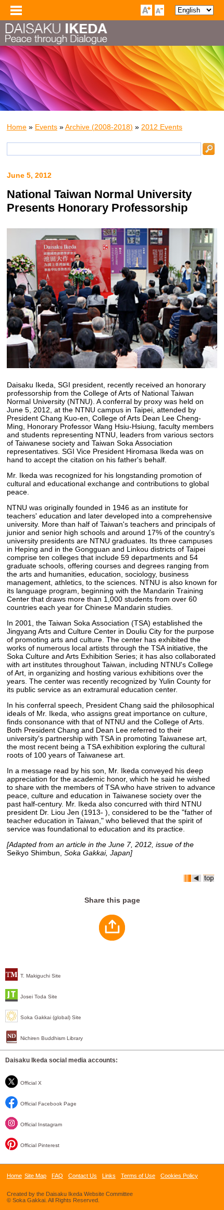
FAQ (57, 1176)
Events (46, 127)
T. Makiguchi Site (40, 976)
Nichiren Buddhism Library (51, 1038)
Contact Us (82, 1176)
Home (17, 127)
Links (109, 1176)
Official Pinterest (39, 1145)
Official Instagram (41, 1124)
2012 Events (161, 127)
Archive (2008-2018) (99, 127)
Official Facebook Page (48, 1104)
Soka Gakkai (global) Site (50, 1017)
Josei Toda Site (38, 996)
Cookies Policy (179, 1176)
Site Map (35, 1176)
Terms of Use (138, 1176)
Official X (31, 1083)
